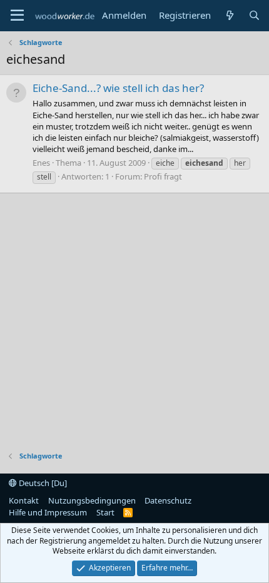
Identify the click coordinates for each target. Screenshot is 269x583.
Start (105, 512)
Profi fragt (163, 176)
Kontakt (24, 500)
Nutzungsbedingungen (92, 500)
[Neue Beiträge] (229, 15)
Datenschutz (168, 500)
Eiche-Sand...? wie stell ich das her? (118, 88)
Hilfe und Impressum (48, 512)
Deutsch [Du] (42, 483)
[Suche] (254, 15)
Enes (41, 162)
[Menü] (17, 15)
